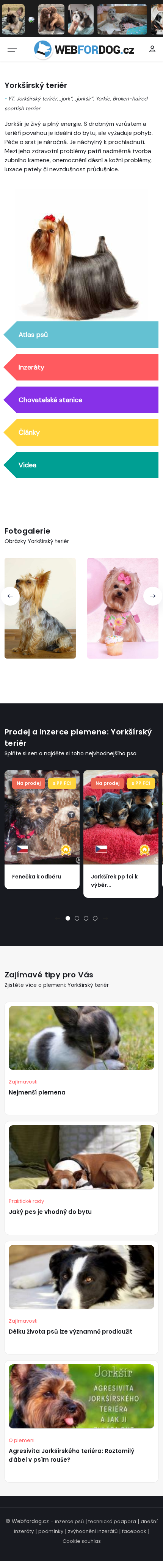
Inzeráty (31, 367)
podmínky (50, 1531)
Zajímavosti (23, 1081)
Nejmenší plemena (37, 1092)
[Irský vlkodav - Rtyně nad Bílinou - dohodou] (122, 19)
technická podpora (112, 1521)
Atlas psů (33, 334)
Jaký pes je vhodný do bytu (50, 1212)
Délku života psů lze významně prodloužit (70, 1332)
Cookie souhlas (82, 1541)
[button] (67, 918)
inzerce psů (69, 1521)
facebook (134, 1531)
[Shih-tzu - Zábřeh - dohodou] (81, 19)
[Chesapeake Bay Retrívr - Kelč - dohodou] (51, 19)
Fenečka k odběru (36, 876)
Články (29, 432)
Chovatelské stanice (50, 399)
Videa (27, 465)
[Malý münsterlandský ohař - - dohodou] (31, 19)
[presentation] (10, 596)
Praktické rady (26, 1201)
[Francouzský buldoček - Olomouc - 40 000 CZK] (13, 19)
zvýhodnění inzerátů (93, 1531)
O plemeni (21, 1440)
